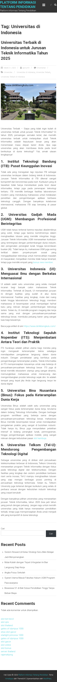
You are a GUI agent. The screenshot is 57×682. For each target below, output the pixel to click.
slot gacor (6, 641)
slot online (6, 645)
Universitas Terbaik (43, 72)
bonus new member (43, 262)
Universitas (8, 72)
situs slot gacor (8, 632)
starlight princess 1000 (12, 635)
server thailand (8, 651)
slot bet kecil (7, 619)
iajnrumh (26, 68)
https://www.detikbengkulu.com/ (40, 326)
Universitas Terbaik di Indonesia (13, 77)
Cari (3, 528)
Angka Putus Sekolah (15, 572)
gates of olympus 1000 (12, 628)
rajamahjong (7, 654)
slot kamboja (40, 438)
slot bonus (6, 648)
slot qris (5, 622)
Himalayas (9, 679)
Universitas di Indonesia (26, 72)
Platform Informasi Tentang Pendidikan (33, 675)
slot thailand (7, 625)
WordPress (47, 679)
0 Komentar (41, 68)
